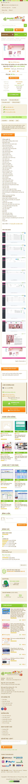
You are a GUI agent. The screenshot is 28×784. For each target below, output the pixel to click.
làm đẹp (11, 120)
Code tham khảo (18, 85)
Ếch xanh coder (6, 554)
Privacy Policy (21, 776)
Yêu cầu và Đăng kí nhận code (9, 749)
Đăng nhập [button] (4, 10)
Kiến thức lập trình (6, 7)
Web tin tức (17, 771)
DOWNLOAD (14, 94)
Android (17, 433)
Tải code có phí (6, 102)
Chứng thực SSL (6, 734)
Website (19, 83)
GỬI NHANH (7, 747)
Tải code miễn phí (14, 100)
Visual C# (4, 481)
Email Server (5, 733)
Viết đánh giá (21, 68)
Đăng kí (11, 10)
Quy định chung (6, 701)
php (17, 120)
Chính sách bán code (7, 703)
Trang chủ (3, 38)
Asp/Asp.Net (19, 503)
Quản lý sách (10, 771)
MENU (16, 34)
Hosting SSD (5, 729)
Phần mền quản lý (17, 770)
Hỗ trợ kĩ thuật (15, 102)
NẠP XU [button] (10, 29)
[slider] (7, 68)
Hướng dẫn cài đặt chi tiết (16, 223)
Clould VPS (5, 731)
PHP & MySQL (19, 81)
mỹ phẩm (4, 120)
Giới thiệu (4, 699)
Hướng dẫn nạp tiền (7, 719)
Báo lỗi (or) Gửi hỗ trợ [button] (9, 394)
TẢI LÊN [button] (19, 29)
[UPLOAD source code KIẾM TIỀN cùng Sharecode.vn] (14, 0)
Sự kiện (14, 7)
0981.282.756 (6, 2)
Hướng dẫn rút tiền (6, 721)
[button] (14, 403)
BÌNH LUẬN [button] (22, 524)
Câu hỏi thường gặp (7, 705)
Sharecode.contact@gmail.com (10, 5)
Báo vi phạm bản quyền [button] (9, 396)
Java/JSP (18, 481)
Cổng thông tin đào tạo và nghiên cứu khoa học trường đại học (17, 649)
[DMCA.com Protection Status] (14, 781)
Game (10, 770)
